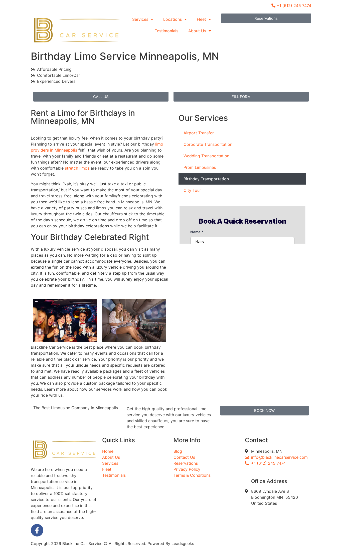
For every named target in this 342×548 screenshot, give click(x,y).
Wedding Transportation (206, 155)
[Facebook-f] (37, 530)
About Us (197, 30)
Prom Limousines (200, 167)
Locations (172, 19)
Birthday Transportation (206, 178)
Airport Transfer (199, 132)
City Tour (192, 190)
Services (140, 19)
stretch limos (77, 168)
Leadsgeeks (183, 543)
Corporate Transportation (208, 144)
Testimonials (166, 30)
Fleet (201, 19)
